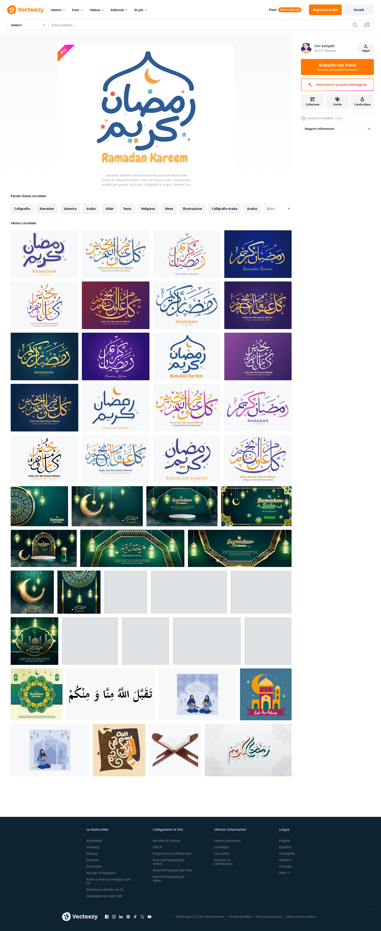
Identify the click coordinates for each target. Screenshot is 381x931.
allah (109, 208)
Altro (282, 872)
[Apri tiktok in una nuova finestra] (135, 916)
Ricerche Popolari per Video (169, 878)
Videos (95, 10)
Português (286, 853)
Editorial (117, 10)
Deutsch (285, 860)
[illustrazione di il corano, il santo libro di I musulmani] (90, 641)
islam (271, 208)
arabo (91, 208)
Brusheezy (94, 840)
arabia (252, 208)
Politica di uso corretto (301, 917)
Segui (366, 51)
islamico (70, 208)
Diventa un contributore (223, 862)
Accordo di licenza (166, 840)
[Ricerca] (355, 25)
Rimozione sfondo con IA (105, 889)
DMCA (157, 847)
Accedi (359, 10)
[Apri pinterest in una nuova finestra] (128, 916)
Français (285, 866)
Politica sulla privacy (269, 917)
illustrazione (192, 208)
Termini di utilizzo (240, 917)
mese (169, 208)
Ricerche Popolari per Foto (172, 870)
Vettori (56, 10)
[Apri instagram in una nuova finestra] (114, 916)
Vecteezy (93, 847)
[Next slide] (285, 208)
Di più (138, 10)
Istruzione (94, 866)
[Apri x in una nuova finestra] (142, 916)
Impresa (93, 860)
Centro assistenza (227, 840)
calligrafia (22, 208)
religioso (148, 208)
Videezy (92, 853)
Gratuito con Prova (337, 67)
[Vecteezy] (25, 9)
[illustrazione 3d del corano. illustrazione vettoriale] (175, 750)
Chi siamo (221, 853)
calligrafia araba (224, 208)
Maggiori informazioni (320, 129)
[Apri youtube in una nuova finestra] (149, 916)
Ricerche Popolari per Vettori (169, 862)
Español (285, 847)
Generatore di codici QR (104, 896)
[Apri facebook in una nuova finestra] (107, 916)
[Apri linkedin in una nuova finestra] (121, 916)
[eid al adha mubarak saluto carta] (266, 694)
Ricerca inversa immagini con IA (109, 881)
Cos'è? (339, 118)
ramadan (47, 208)
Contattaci (221, 847)
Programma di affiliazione (172, 853)
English (284, 840)
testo (127, 208)
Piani (272, 10)
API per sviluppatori (101, 873)
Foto (75, 10)
